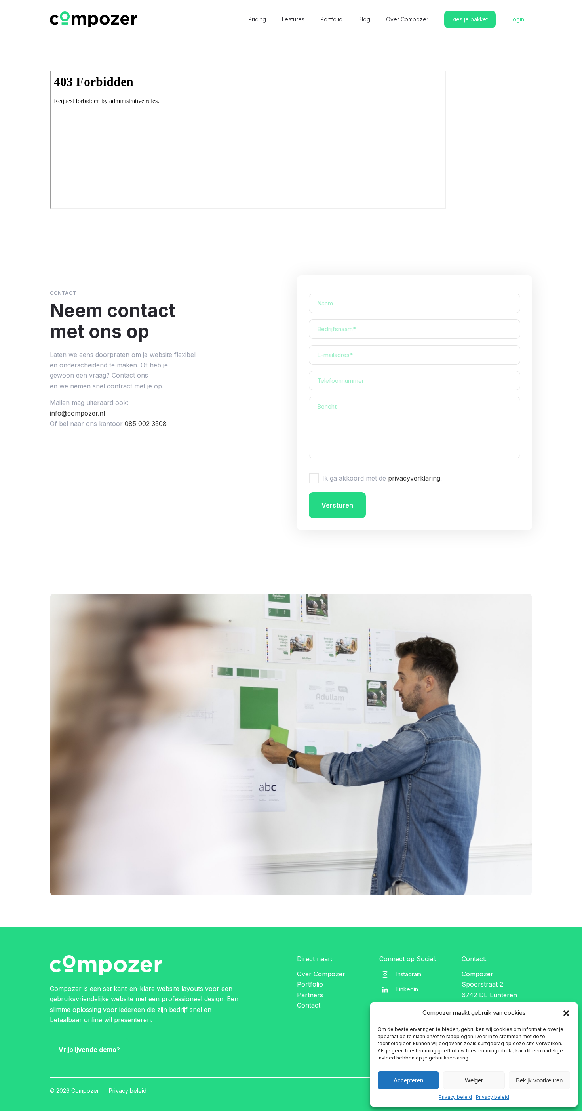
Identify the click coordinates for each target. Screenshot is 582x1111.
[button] (566, 1013)
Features (293, 19)
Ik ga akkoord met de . (382, 478)
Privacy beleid (455, 1097)
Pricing (257, 19)
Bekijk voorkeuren (539, 1080)
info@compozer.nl (77, 413)
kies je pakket (470, 19)
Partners (310, 995)
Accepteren (408, 1080)
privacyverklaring (414, 478)
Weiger (474, 1080)
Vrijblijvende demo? (89, 1050)
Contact (308, 1005)
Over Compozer (407, 19)
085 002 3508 (146, 424)
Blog (364, 19)
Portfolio (331, 19)
